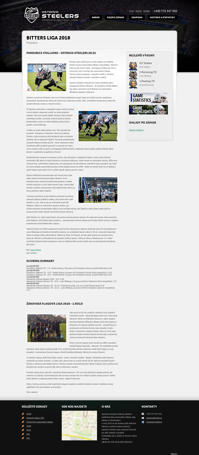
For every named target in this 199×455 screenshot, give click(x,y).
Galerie (139, 11)
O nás (131, 11)
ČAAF (28, 414)
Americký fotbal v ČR (35, 418)
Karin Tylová (35, 250)
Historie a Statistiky (162, 17)
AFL (28, 434)
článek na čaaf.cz (136, 130)
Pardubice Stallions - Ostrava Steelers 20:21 (61, 53)
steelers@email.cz (154, 418)
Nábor (96, 17)
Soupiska (137, 17)
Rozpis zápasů (115, 17)
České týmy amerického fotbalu (39, 422)
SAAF (28, 426)
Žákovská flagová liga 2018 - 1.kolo (54, 303)
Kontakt (146, 11)
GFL (28, 438)
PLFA (28, 430)
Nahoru (174, 454)
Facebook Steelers (154, 422)
